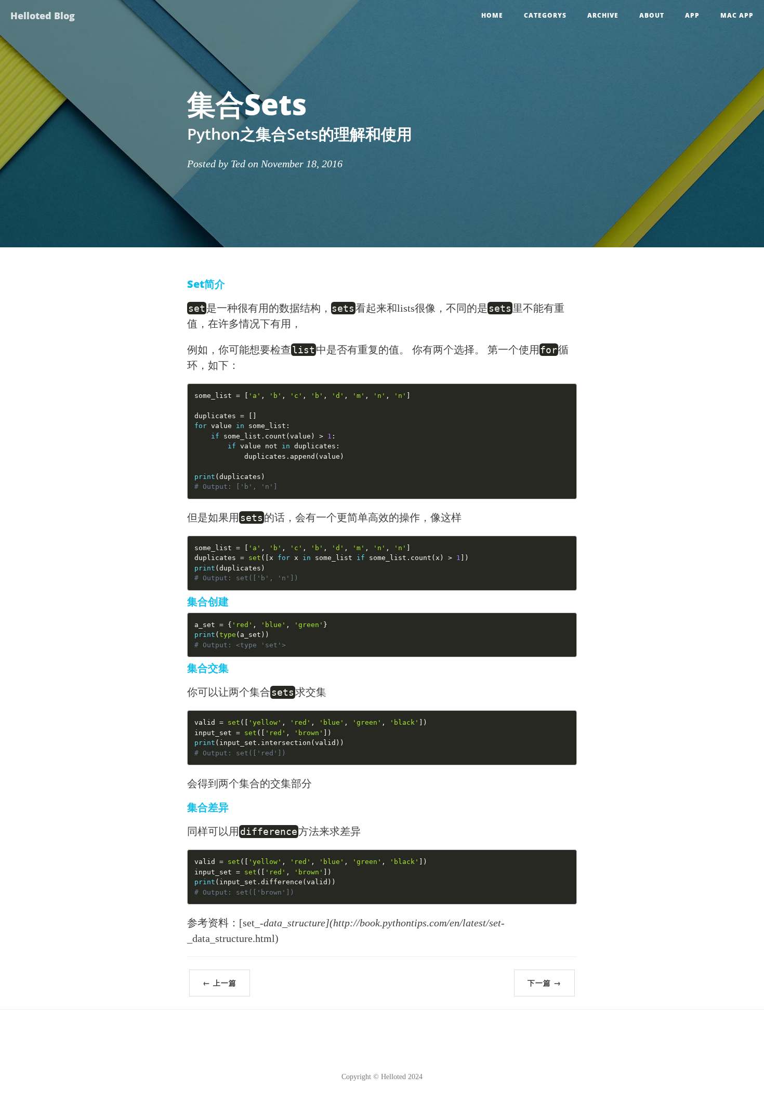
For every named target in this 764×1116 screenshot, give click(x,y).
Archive (602, 15)
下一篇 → (544, 983)
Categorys (545, 15)
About (651, 15)
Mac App (737, 15)
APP (692, 15)
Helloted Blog (42, 15)
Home (492, 15)
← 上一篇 (219, 983)
